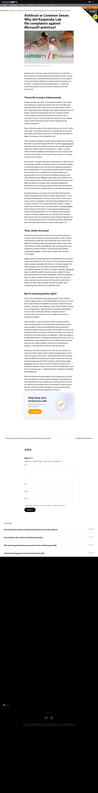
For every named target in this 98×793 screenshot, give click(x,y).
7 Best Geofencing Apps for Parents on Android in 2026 (24, 553)
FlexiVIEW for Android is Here (84, 438)
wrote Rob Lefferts (66, 206)
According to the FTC (51, 298)
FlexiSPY (29, 65)
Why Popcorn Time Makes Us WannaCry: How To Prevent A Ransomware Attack (28, 438)
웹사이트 (26, 498)
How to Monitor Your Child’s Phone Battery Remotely (23, 537)
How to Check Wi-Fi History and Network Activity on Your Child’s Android (30, 530)
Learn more (35, 411)
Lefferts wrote (29, 259)
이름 (25, 484)
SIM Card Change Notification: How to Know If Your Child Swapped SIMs (30, 545)
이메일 (26, 491)
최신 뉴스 (48, 65)
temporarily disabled (33, 251)
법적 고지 (27, 725)
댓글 (25, 464)
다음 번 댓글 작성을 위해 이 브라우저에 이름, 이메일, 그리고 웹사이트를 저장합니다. (45, 505)
